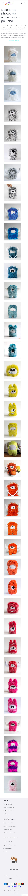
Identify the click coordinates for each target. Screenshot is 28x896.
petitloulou (13, 889)
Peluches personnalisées (8, 814)
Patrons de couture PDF (8, 807)
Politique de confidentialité (9, 832)
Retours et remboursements (9, 826)
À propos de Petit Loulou (8, 841)
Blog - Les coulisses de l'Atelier (10, 845)
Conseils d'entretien (7, 848)
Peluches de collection (8, 810)
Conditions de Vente (7, 829)
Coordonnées (21, 890)
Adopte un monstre (14, 40)
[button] (2, 3)
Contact (4, 851)
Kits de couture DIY (7, 804)
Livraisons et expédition (8, 823)
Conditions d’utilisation (12, 890)
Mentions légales (14, 893)
